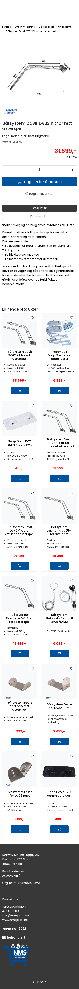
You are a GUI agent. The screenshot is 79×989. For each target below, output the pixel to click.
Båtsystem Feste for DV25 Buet (19, 793)
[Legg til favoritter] (32, 317)
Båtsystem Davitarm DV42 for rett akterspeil (19, 618)
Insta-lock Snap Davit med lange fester (59, 355)
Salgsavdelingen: (14, 906)
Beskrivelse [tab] (39, 208)
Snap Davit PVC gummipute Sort (59, 793)
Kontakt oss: (11, 899)
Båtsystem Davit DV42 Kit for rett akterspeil (20, 355)
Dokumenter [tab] (39, 216)
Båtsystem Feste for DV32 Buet (59, 706)
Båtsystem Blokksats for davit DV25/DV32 (59, 618)
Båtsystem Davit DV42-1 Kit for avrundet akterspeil (19, 530)
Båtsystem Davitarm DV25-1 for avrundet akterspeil (59, 530)
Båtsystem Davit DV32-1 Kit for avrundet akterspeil (59, 443)
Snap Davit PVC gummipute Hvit (20, 442)
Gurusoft (39, 982)
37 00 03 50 (10, 911)
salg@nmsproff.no (15, 915)
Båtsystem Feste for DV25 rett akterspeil (19, 706)
